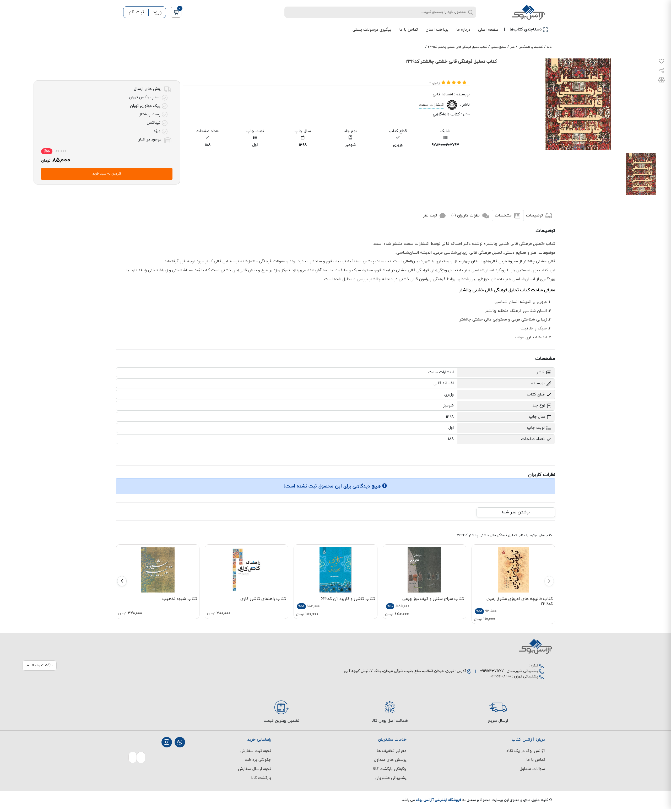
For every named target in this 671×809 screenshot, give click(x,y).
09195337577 (492, 671)
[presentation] (549, 581)
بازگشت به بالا (42, 665)
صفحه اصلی (488, 29)
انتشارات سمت (431, 105)
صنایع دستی (498, 47)
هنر (512, 47)
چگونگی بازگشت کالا (390, 769)
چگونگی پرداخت (258, 760)
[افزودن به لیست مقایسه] (661, 81)
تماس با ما (408, 29)
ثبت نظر (430, 215)
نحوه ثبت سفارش (255, 751)
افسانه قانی (443, 94)
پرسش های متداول (390, 760)
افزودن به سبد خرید (107, 173)
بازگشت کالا (261, 778)
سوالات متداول (532, 769)
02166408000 (500, 676)
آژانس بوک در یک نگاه (525, 751)
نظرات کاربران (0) (466, 215)
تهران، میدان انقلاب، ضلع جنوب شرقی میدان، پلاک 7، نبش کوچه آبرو (399, 671)
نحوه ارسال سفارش (254, 769)
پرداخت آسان (437, 29)
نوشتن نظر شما (516, 512)
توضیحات (535, 215)
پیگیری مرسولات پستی (372, 29)
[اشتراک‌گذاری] (661, 71)
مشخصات (504, 215)
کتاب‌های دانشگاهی (531, 47)
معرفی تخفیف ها (392, 751)
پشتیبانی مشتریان (391, 778)
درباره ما (463, 29)
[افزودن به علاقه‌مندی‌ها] (661, 62)
